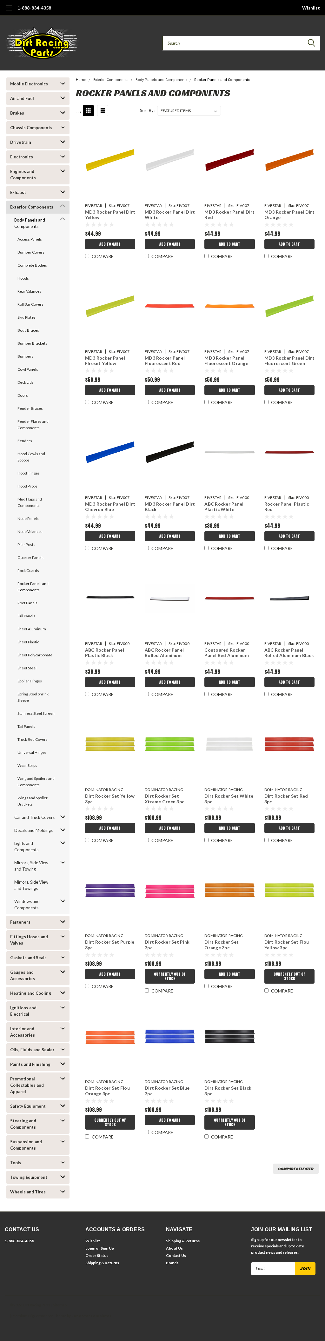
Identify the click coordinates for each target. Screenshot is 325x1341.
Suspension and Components (26, 1145)
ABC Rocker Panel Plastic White (223, 506)
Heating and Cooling (30, 993)
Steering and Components (23, 1124)
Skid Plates (26, 317)
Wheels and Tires (28, 1191)
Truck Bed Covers (32, 739)
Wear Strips (27, 765)
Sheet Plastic (28, 642)
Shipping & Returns (102, 1262)
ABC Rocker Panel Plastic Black (104, 652)
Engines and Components (23, 174)
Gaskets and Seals (28, 957)
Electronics (21, 156)
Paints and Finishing (30, 1064)
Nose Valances (30, 531)
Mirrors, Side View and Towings (31, 885)
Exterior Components (31, 206)
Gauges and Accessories (22, 975)
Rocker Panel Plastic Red (286, 506)
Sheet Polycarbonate (34, 655)
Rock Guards (28, 570)
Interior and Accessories (22, 1032)
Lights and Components (26, 846)
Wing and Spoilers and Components (36, 781)
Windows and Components (27, 904)
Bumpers (25, 356)
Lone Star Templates (91, 1315)
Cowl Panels (27, 369)
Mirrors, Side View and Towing (31, 866)
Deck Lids (25, 382)
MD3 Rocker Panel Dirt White (170, 214)
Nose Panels (28, 518)
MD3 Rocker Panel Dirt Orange (289, 214)
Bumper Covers (30, 252)
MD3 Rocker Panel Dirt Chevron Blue (110, 506)
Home (81, 80)
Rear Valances (29, 291)
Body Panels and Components (29, 223)
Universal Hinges (32, 752)
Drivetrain (20, 142)
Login (90, 1248)
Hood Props (27, 486)
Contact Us (176, 1255)
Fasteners (20, 922)
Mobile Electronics (29, 83)
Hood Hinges (28, 473)
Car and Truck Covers (34, 817)
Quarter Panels (30, 557)
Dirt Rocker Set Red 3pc (286, 798)
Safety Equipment (28, 1106)
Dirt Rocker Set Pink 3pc (167, 944)
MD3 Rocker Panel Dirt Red (229, 214)
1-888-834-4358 (34, 7)
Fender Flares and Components (33, 424)
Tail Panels (26, 726)
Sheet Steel (26, 668)
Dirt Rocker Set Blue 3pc (167, 1090)
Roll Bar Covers (30, 304)
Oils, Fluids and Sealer (32, 1049)
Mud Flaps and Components (29, 502)
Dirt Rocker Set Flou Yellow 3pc (286, 944)
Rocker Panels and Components (33, 586)
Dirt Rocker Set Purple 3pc (110, 944)
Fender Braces (30, 408)
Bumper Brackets (32, 343)
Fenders (24, 440)
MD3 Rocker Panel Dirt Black (170, 506)
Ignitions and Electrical (23, 1011)
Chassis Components (31, 127)
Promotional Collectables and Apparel (27, 1085)
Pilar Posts (26, 544)
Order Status (96, 1255)
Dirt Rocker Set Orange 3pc (221, 944)
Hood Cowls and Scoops (31, 456)
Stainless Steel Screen (36, 713)
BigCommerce (40, 1315)
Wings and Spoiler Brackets (32, 801)
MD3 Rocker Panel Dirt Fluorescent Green (289, 360)
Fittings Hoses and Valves (29, 940)
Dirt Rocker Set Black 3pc (227, 1090)
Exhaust (18, 192)
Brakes (17, 113)
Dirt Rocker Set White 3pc (228, 798)
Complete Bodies (32, 265)
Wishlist (311, 7)
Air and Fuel (22, 98)
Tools (15, 1162)
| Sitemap (59, 1305)
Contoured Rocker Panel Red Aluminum (226, 652)
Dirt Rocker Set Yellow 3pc (110, 798)
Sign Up (107, 1248)
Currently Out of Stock (170, 976)
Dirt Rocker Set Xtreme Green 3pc (164, 798)
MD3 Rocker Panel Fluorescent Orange (226, 360)
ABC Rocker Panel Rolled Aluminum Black (289, 652)
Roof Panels (27, 603)
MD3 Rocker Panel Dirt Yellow (110, 214)
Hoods (23, 278)
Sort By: (147, 110)
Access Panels (29, 239)
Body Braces (28, 330)
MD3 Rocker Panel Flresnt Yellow (105, 360)
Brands (172, 1262)
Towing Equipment (28, 1177)
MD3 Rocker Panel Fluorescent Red (165, 360)
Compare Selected (296, 1168)
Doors (22, 395)
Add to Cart (110, 244)
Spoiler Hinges (29, 681)
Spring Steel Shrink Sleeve (33, 697)
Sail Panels (26, 616)
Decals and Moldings (33, 830)
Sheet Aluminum (31, 629)
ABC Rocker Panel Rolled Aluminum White (164, 653)
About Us (174, 1248)
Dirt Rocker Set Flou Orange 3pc (107, 1090)
